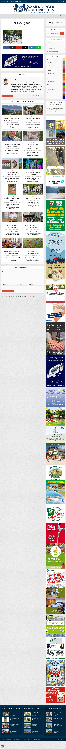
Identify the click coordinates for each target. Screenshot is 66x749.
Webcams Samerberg (23, 1)
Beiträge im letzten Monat (52, 51)
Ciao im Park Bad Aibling (33, 198)
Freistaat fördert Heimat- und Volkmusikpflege (14, 730)
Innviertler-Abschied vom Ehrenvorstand (14, 713)
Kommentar (5, 271)
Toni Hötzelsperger (37, 176)
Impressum (3, 739)
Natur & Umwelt (33, 249)
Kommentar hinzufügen (18, 26)
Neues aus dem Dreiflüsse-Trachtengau (14, 725)
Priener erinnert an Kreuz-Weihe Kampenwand (58, 713)
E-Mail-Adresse (19, 284)
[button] (3, 746)
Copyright (11, 739)
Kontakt (7, 739)
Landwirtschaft (41, 15)
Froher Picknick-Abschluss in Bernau (36, 713)
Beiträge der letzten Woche (53, 48)
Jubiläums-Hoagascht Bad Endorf (14, 719)
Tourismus (28, 15)
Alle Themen (7, 15)
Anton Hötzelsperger (36, 122)
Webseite (31, 284)
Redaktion (3, 1)
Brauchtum (21, 15)
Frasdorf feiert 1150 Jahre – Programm (58, 719)
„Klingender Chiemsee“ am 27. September (36, 719)
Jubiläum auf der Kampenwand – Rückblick (58, 725)
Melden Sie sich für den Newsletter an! (55, 111)
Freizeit (48, 15)
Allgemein (12, 116)
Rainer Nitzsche (16, 122)
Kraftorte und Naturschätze (34, 725)
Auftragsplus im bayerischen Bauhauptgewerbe (32, 146)
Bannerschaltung (9, 1)
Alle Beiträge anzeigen (7, 95)
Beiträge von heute (51, 42)
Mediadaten (15, 1)
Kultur (12, 170)
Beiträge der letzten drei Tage (53, 45)
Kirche (34, 15)
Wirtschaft (55, 15)
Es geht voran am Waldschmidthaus (35, 730)
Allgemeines (14, 15)
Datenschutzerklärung (18, 739)
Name (4, 284)
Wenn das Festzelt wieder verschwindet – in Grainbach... (58, 731)
